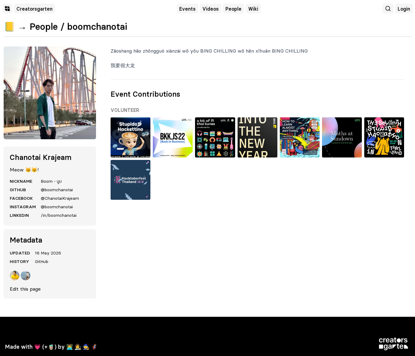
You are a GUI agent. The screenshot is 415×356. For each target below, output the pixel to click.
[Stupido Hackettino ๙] (130, 137)
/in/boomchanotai (59, 215)
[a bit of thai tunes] (215, 137)
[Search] (387, 8)
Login (404, 9)
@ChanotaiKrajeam (60, 198)
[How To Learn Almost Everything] (300, 137)
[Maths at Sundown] (342, 137)
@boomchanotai (57, 189)
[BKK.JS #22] (173, 137)
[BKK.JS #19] (257, 137)
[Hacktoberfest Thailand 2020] (130, 180)
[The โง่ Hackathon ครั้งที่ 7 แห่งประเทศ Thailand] (384, 137)
